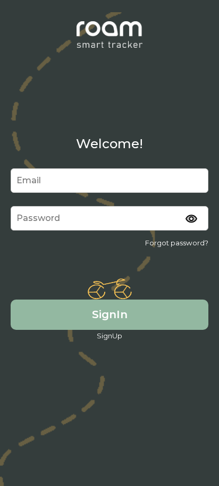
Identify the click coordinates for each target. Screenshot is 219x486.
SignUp (109, 335)
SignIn (110, 314)
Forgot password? (176, 242)
